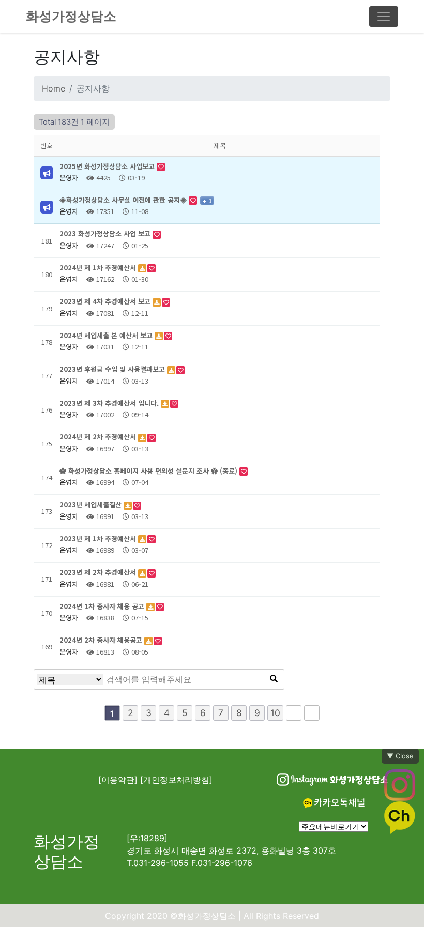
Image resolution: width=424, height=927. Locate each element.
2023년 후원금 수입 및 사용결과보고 (113, 369)
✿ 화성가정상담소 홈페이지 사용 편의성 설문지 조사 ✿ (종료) (149, 471)
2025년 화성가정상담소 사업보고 (108, 166)
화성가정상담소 (71, 16)
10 (275, 712)
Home (53, 88)
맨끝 (312, 713)
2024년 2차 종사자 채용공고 (101, 640)
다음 (293, 713)
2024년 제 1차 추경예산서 (98, 267)
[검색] (273, 679)
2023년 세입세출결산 (91, 504)
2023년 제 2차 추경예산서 (98, 572)
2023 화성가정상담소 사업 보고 (106, 233)
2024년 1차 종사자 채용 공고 (102, 606)
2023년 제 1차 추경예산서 (98, 538)
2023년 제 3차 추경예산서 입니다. (110, 403)
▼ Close (400, 756)
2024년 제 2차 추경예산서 (98, 437)
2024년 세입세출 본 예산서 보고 (107, 335)
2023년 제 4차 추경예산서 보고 (106, 301)
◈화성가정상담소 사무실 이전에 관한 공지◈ (124, 200)
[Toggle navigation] (383, 16)
